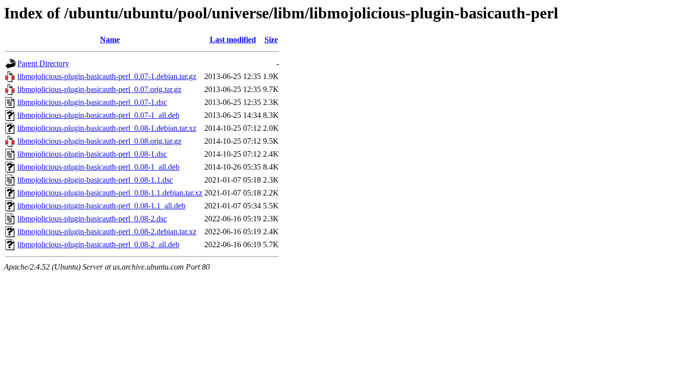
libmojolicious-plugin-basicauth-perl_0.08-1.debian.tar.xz (106, 128)
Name (110, 39)
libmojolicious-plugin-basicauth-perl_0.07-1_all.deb (98, 115)
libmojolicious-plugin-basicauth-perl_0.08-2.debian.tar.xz (106, 231)
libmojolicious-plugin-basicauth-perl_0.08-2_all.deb (98, 244)
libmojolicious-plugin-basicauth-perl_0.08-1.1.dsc (95, 180)
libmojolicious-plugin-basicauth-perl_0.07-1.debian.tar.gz (106, 76)
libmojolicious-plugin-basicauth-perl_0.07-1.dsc (92, 102)
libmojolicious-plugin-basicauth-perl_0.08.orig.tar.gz (99, 141)
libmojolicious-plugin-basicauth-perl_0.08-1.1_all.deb (101, 205)
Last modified (233, 39)
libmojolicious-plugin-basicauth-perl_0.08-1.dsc (92, 154)
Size (271, 39)
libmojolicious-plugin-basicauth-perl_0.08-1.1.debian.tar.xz (109, 193)
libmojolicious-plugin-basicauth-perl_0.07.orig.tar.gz (99, 89)
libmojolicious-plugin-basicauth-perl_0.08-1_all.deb (98, 167)
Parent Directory (43, 63)
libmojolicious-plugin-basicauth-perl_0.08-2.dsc (92, 218)
